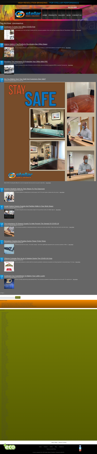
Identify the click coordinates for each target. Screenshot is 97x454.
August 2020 (4, 353)
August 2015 (4, 416)
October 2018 (4, 374)
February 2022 (5, 333)
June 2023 (4, 315)
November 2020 (5, 350)
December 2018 (5, 372)
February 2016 (5, 410)
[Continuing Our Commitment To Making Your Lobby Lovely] (9, 284)
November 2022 (5, 323)
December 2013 (5, 438)
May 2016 (4, 406)
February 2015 (5, 423)
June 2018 (4, 378)
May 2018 (4, 380)
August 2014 (4, 430)
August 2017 (4, 390)
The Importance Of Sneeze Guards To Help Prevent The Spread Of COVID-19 (31, 223)
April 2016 (4, 407)
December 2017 (5, 385)
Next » (3, 292)
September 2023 (5, 312)
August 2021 (4, 340)
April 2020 (4, 354)
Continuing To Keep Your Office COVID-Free (19, 27)
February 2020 (5, 356)
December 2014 (5, 425)
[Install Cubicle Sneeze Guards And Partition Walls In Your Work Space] (9, 214)
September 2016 (5, 402)
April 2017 (4, 394)
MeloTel (62, 452)
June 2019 (4, 365)
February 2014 (5, 436)
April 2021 (4, 344)
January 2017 (4, 397)
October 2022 (4, 324)
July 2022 (4, 327)
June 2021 (4, 342)
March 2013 (4, 440)
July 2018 (4, 377)
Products (53, 15)
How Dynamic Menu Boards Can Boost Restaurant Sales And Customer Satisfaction (19, 306)
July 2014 (4, 431)
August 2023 (4, 313)
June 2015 (4, 418)
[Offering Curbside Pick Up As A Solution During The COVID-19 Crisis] (9, 266)
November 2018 (5, 373)
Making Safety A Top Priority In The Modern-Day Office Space (25, 44)
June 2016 (4, 405)
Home (45, 15)
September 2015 (5, 415)
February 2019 (5, 370)
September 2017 (5, 388)
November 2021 (5, 336)
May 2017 (4, 393)
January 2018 (4, 384)
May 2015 (4, 420)
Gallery (61, 15)
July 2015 (4, 417)
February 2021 (5, 346)
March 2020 (4, 355)
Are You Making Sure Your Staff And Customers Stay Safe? (25, 79)
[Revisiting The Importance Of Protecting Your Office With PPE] (9, 70)
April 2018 (4, 381)
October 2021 (4, 337)
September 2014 (5, 428)
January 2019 (4, 371)
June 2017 (4, 392)
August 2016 (4, 403)
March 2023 (4, 319)
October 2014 (4, 427)
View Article (78, 30)
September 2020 (5, 352)
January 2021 (4, 347)
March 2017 (4, 395)
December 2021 (5, 335)
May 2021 (4, 343)
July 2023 (4, 314)
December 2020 (5, 349)
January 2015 (4, 424)
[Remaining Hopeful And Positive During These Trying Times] (9, 249)
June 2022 (4, 328)
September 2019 (5, 362)
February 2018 (5, 383)
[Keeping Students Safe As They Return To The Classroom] (9, 197)
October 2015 (4, 414)
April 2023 (4, 317)
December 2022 (5, 322)
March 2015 (4, 422)
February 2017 (5, 396)
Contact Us (77, 15)
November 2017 (5, 386)
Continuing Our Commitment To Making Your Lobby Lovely (24, 276)
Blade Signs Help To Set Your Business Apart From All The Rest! (15, 307)
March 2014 (4, 435)
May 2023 (4, 316)
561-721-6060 (72, 7)
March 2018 (4, 382)
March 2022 (4, 332)
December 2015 (5, 412)
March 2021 (4, 345)
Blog (69, 15)
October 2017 (4, 387)
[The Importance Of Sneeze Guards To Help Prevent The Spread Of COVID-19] (9, 232)
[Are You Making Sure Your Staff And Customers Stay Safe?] (50, 131)
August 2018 (4, 376)
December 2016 (5, 398)
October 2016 (4, 401)
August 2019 (4, 363)
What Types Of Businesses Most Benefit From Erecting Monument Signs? (17, 304)
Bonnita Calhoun (13, 28)
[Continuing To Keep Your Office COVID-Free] (9, 35)
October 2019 (4, 361)
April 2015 (4, 421)
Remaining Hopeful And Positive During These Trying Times (25, 241)
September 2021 (5, 338)
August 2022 (4, 326)
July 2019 (4, 364)
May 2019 (4, 366)
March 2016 (4, 408)
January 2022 (4, 334)
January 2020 (4, 357)
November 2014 (5, 426)
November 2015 (5, 413)
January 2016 (4, 411)
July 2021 (4, 341)
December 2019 (5, 358)
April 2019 (4, 367)
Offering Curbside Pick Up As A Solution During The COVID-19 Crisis (28, 258)
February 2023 (5, 320)
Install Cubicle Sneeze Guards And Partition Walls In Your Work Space (28, 206)
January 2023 (4, 321)
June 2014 (4, 432)
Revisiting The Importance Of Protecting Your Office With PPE (26, 61)
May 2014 (4, 433)
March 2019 (4, 368)
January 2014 (4, 437)
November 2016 (5, 400)
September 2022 (5, 325)
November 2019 (5, 360)
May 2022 (4, 330)
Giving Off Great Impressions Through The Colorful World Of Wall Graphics (17, 303)
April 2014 (4, 434)
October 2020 (4, 351)
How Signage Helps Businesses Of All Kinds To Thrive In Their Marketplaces (17, 305)
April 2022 (4, 331)
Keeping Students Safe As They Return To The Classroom (24, 189)
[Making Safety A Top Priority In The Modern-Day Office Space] (9, 52)
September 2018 (5, 375)
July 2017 (4, 391)
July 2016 (4, 404)
